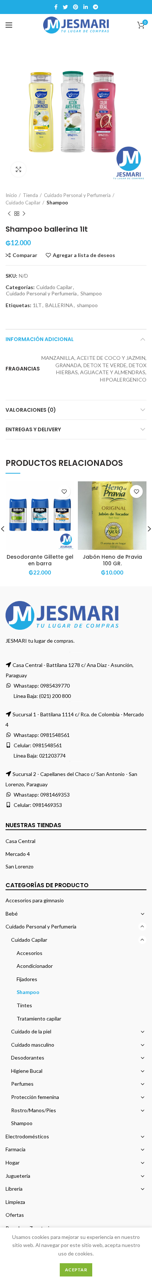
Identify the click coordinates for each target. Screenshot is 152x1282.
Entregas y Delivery (33, 429)
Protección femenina (35, 1097)
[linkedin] (85, 7)
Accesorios (29, 953)
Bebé (12, 913)
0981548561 (55, 735)
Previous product (9, 213)
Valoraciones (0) (31, 410)
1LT (37, 305)
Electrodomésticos (27, 1136)
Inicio (11, 195)
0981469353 (55, 794)
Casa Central (20, 841)
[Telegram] (95, 7)
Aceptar (76, 1269)
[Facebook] (56, 7)
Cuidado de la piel (31, 1031)
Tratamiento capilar (39, 1018)
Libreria (14, 1189)
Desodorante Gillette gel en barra (40, 560)
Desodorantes (27, 1057)
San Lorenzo (20, 866)
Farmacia (15, 1149)
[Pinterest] (75, 7)
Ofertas (15, 1215)
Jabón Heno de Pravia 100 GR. (112, 560)
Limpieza (15, 1202)
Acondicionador (35, 966)
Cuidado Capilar (23, 203)
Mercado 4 (18, 854)
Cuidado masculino (32, 1045)
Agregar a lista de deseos (84, 255)
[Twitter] (65, 7)
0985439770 (55, 685)
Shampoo (57, 203)
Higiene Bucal (26, 1071)
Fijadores (27, 979)
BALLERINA (59, 305)
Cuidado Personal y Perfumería (77, 195)
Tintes (24, 1005)
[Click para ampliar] (18, 169)
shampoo (87, 305)
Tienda (30, 195)
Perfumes (22, 1084)
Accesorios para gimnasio (35, 900)
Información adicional (40, 339)
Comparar (25, 255)
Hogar (13, 1162)
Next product (24, 213)
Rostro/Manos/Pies (33, 1110)
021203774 (52, 755)
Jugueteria (18, 1176)
